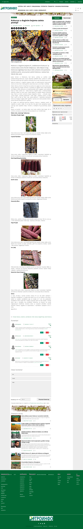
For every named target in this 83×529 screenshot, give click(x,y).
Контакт (55, 526)
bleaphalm (19, 324)
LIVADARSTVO (3, 497)
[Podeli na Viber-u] (23, 28)
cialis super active (18, 339)
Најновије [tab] (57, 18)
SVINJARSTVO (22, 479)
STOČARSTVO (44, 6)
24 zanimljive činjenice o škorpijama (30, 462)
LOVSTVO (31, 495)
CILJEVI (77, 482)
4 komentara (27, 25)
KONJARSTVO (22, 485)
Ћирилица (80, 1)
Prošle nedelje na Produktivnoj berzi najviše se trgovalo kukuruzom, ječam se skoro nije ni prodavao (35, 424)
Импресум (51, 526)
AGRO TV (29, 6)
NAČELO (77, 484)
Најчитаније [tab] (67, 18)
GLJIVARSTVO (3, 510)
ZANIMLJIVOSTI (42, 10)
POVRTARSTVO (3, 479)
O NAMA (35, 10)
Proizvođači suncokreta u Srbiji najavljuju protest (61, 53)
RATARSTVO (3, 477)
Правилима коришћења (36, 403)
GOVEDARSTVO (22, 477)
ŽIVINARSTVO (22, 487)
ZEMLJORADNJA (36, 6)
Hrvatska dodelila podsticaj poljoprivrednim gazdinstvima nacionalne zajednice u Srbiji (60, 34)
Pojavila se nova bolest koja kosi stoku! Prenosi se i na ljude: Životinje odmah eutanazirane (62, 60)
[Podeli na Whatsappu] (21, 28)
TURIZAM (59, 480)
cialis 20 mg (17, 349)
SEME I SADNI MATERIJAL (31, 488)
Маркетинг (45, 526)
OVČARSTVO (22, 481)
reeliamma (19, 346)
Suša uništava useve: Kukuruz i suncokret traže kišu (35, 416)
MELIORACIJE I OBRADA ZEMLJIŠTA (3, 492)
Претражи (66, 99)
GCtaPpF (18, 358)
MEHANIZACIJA (21, 10)
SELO (27, 10)
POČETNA (20, 6)
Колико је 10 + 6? (15, 399)
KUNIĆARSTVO (22, 496)
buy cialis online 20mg (37, 362)
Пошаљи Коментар (44, 399)
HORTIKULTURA (3, 495)
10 (35, 459)
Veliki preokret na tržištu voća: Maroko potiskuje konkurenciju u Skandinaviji (61, 41)
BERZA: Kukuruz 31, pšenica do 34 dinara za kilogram (35, 453)
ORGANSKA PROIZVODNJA (62, 6)
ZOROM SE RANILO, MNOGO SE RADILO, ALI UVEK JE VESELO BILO (34, 432)
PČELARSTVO (22, 489)
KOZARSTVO (22, 483)
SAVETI (31, 10)
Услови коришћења (38, 526)
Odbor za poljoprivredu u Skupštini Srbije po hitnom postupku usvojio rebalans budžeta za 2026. (62, 23)
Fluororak (19, 336)
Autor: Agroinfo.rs (36, 25)
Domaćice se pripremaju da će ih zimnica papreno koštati (61, 47)
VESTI (24, 6)
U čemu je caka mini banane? (60, 28)
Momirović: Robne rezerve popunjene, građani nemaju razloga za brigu (35, 441)
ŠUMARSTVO (51, 6)
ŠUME (30, 477)
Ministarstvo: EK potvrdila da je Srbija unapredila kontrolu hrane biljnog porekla (61, 67)
